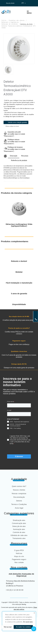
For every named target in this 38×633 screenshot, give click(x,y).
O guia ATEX (19, 550)
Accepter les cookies (23, 627)
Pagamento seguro (19, 559)
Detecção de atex (19, 526)
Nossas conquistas (19, 493)
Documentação (19, 497)
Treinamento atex (19, 538)
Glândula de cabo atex (19, 535)
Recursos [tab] (24, 156)
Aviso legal (19, 508)
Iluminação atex (19, 529)
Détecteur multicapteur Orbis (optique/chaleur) (19, 225)
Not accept (8, 627)
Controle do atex (19, 532)
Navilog (24, 604)
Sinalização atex (19, 520)
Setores (19, 501)
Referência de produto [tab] (19, 160)
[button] (3, 213)
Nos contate (19, 562)
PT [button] (24, 3)
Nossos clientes (19, 490)
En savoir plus (28, 622)
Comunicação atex (19, 523)
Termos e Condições (19, 504)
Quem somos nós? (19, 486)
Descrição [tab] (13, 156)
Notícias (19, 553)
